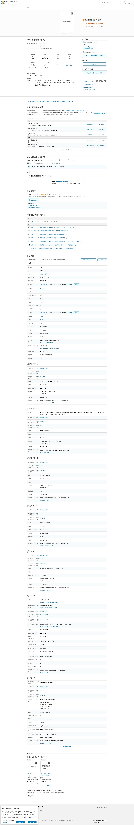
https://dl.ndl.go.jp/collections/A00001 (50, 626)
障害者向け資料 (55, 101)
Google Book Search (34, 207)
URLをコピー (91, 81)
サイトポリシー (69, 820)
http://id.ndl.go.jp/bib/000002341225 (49, 348)
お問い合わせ (45, 820)
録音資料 (42, 421)
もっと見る (34, 783)
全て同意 (32, 822)
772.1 (41, 316)
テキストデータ (44, 614)
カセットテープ (44, 426)
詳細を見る (69, 65)
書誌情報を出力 (88, 87)
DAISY (41, 371)
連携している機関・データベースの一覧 (75, 110)
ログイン (130, 3)
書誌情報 (64, 101)
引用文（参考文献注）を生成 (91, 84)
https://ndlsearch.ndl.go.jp (47, 342)
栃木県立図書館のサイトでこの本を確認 (95, 141)
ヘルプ (124, 3)
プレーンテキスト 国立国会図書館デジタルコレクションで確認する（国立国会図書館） (53, 248)
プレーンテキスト (44, 619)
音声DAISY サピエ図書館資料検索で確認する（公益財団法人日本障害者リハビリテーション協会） (55, 241)
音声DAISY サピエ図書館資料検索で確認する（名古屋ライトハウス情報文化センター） (52, 227)
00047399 (69, 284)
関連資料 (70, 101)
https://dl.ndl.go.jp (45, 672)
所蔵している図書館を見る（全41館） (94, 55)
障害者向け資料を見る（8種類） (95, 73)
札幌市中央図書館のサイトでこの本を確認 (95, 124)
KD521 (41, 320)
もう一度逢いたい (31, 774)
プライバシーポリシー (60, 820)
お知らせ (51, 820)
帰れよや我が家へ (44, 274)
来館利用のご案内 (55, 163)
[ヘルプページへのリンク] (67, 33)
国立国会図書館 (41, 101)
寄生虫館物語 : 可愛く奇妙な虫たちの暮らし (46, 775)
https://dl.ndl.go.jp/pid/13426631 (48, 607)
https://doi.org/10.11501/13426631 (49, 602)
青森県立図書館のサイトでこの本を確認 (95, 129)
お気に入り (86, 81)
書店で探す (94, 64)
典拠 (76, 284)
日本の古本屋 (32, 205)
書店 (48, 101)
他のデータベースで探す (90, 89)
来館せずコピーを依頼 (88, 48)
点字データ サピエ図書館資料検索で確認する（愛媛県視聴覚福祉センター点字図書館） (53, 245)
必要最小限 (20, 822)
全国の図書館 (31, 101)
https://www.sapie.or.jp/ (46, 403)
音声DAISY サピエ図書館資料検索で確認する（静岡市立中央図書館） (48, 234)
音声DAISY (33, 221)
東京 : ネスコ (43, 288)
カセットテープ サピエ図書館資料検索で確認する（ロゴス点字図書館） (49, 231)
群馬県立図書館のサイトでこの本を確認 (95, 145)
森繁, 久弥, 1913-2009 (45, 284)
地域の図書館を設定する (99, 113)
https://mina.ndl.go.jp (45, 743)
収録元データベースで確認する (95, 23)
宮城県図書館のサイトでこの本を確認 (96, 134)
